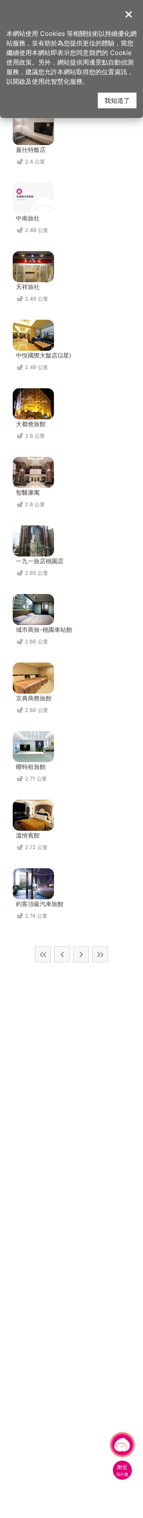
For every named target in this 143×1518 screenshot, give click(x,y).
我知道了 (117, 100)
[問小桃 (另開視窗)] (122, 1444)
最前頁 (43, 954)
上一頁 (62, 954)
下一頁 (81, 954)
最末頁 (100, 954)
